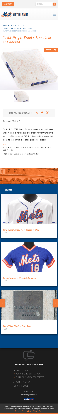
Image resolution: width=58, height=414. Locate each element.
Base (24, 147)
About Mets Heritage (22, 382)
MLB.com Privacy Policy (34, 411)
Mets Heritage (16, 25)
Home (5, 25)
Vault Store (8, 4)
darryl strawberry (36, 147)
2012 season (15, 147)
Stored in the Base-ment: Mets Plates (17, 28)
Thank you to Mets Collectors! (30, 377)
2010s (5, 147)
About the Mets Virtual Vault (28, 374)
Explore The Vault (21, 386)
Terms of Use (19, 411)
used (12, 150)
